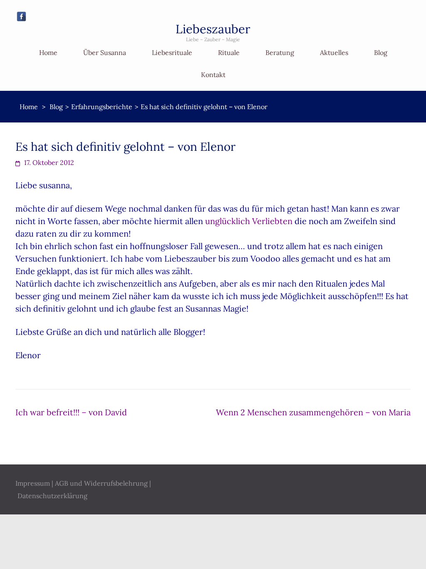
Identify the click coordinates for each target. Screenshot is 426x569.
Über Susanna (104, 52)
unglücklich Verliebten (248, 221)
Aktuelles (334, 52)
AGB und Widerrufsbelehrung (101, 483)
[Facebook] (21, 16)
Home (48, 52)
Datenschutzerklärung (52, 496)
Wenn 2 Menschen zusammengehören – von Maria (313, 412)
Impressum (32, 483)
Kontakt (213, 74)
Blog (380, 52)
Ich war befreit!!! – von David (71, 412)
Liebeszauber (213, 29)
